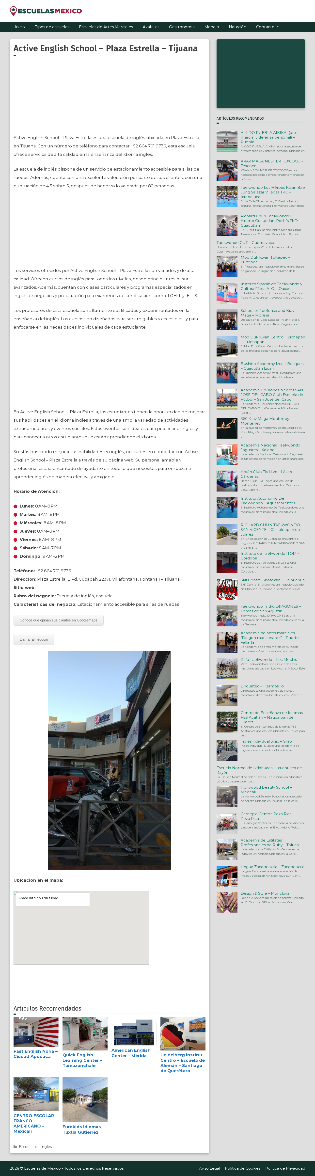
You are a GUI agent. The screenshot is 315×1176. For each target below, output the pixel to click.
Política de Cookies (242, 1168)
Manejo (212, 27)
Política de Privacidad (285, 1168)
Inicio (20, 27)
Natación (237, 27)
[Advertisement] (109, 97)
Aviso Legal (209, 1168)
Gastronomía (182, 27)
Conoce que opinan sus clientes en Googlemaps (58, 620)
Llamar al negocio (34, 639)
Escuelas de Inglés (35, 1146)
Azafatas (151, 27)
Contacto (265, 27)
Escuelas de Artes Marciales (106, 27)
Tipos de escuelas (52, 27)
